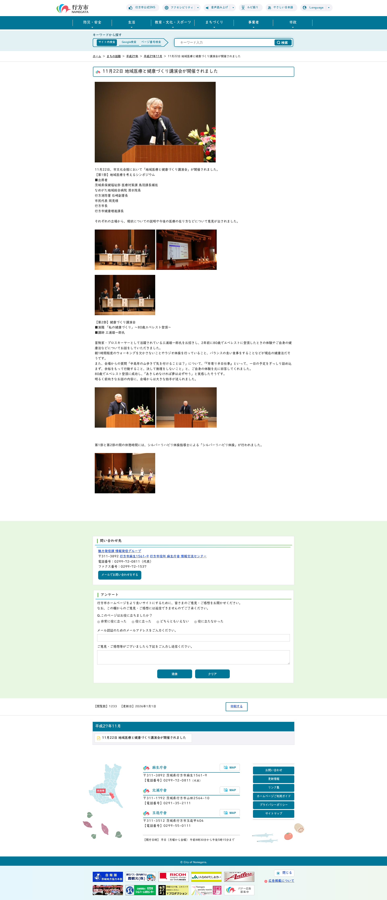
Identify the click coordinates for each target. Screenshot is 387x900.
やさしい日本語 (283, 7)
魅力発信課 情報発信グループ (119, 551)
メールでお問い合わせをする (119, 575)
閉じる (287, 873)
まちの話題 (114, 56)
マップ (230, 767)
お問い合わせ (273, 770)
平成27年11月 (153, 56)
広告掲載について (281, 881)
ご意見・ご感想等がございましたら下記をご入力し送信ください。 (145, 646)
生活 (131, 23)
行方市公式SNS (145, 7)
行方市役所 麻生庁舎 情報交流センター (178, 556)
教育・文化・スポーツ (173, 23)
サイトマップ (273, 813)
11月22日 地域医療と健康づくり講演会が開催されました (144, 738)
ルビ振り (252, 7)
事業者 (253, 23)
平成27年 (132, 56)
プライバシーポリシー (274, 805)
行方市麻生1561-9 (134, 556)
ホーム (97, 56)
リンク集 (273, 787)
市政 (292, 23)
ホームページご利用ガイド (274, 796)
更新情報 (273, 779)
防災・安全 (92, 23)
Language (316, 7)
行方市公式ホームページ (72, 8)
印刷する (237, 706)
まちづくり (214, 23)
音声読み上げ (219, 7)
